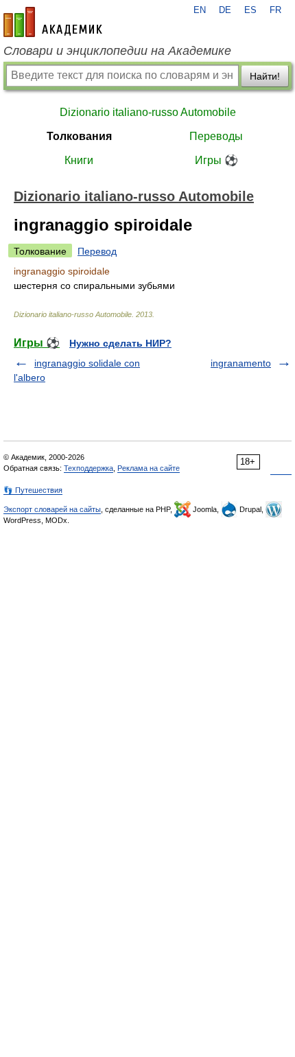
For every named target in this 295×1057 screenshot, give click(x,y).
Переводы (216, 136)
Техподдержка (88, 468)
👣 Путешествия (32, 490)
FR (275, 10)
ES (250, 10)
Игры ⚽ (216, 160)
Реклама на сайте (148, 468)
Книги (78, 160)
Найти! (265, 76)
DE (225, 10)
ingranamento (241, 363)
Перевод (97, 251)
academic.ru (52, 22)
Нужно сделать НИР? (120, 343)
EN (199, 10)
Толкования (79, 136)
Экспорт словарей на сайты (52, 509)
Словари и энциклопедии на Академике (117, 51)
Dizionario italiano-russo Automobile (148, 112)
